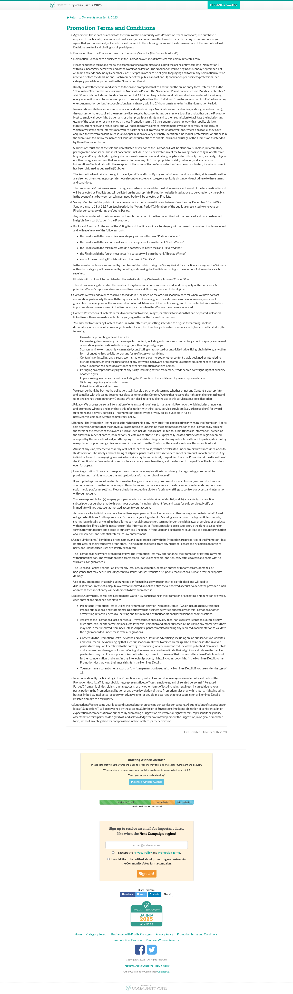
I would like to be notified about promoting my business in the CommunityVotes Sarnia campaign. (148, 861)
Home (78, 934)
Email (168, 894)
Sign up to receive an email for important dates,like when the (146, 831)
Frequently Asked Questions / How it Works (146, 965)
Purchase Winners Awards (146, 781)
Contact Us (163, 971)
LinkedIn (155, 894)
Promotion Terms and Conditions (197, 934)
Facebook (128, 894)
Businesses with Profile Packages (131, 934)
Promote (223, 4)
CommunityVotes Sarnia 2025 (79, 5)
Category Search (96, 934)
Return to (93, 17)
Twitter (142, 894)
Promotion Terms (169, 852)
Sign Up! (146, 873)
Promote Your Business (127, 940)
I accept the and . (148, 852)
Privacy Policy (142, 852)
